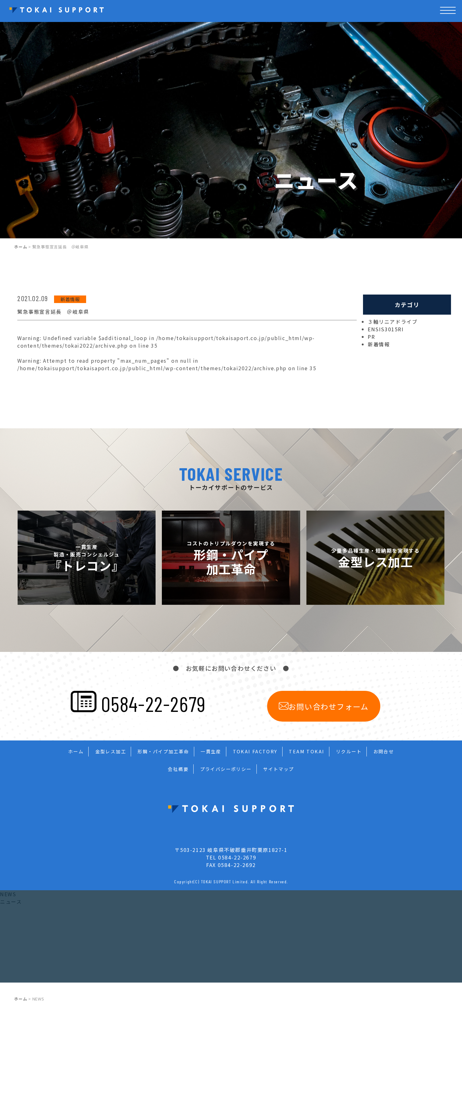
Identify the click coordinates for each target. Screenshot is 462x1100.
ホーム (20, 247)
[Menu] (448, 18)
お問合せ (383, 751)
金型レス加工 (110, 751)
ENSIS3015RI (386, 329)
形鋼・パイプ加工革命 (163, 751)
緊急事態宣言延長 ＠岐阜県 (53, 311)
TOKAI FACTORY (255, 751)
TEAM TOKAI (306, 751)
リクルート (349, 751)
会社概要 (178, 769)
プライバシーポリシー (226, 769)
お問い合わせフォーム (329, 706)
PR (371, 336)
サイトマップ (278, 769)
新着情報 (70, 299)
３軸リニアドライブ (392, 321)
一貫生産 (211, 751)
